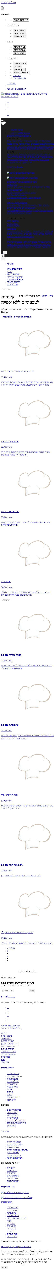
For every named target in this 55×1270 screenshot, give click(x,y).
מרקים (18, 146)
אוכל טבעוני (12, 1086)
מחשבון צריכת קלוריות (43, 210)
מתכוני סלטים (45, 141)
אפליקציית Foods (15, 167)
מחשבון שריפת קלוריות (24, 205)
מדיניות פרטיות (8, 1046)
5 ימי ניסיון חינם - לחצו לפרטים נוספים (24, 197)
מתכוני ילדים (27, 146)
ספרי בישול (23, 159)
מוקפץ (21, 144)
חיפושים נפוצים (6, 1202)
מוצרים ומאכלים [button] (29, 182)
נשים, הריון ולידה (20, 234)
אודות (3, 1033)
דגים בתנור (12, 1236)
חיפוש (10, 264)
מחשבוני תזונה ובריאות (17, 202)
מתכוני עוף (49, 146)
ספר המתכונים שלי (26, 154)
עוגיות (15, 144)
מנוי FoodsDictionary (16, 89)
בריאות (29, 231)
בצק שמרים (12, 1234)
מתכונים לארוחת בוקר (17, 1218)
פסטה (9, 144)
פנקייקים (11, 1223)
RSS (3, 1059)
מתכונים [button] (27, 136)
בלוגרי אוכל (12, 1170)
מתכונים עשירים (45, 157)
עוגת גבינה (11, 1213)
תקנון (3, 1043)
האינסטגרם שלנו (14, 269)
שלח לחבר (7, 317)
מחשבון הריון (12, 221)
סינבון (9, 271)
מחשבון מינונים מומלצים (25, 211)
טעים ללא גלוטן (30, 242)
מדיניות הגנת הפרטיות (11, 1264)
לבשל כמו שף (45, 244)
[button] (15, 136)
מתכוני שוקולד (13, 1097)
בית (51, 296)
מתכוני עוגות (17, 141)
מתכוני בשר (38, 146)
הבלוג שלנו (6, 1057)
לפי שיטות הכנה (14, 162)
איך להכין (49, 231)
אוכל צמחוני (12, 1084)
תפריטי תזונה (44, 187)
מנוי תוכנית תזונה (8, 1051)
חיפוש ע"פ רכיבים (15, 187)
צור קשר (17, 75)
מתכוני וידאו (12, 154)
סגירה (4, 1267)
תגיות (44, 296)
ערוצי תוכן (11, 228)
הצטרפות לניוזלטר (15, 276)
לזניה (9, 1221)
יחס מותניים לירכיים (16, 208)
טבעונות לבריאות (14, 242)
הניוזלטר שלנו (8, 977)
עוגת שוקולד (12, 1207)
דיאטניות (11, 1168)
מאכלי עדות (34, 159)
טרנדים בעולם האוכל (16, 149)
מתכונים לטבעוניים (39, 144)
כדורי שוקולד (13, 1215)
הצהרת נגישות (19, 78)
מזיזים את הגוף (43, 247)
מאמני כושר (12, 1178)
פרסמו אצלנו (6, 1036)
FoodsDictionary (8, 997)
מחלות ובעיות (19, 231)
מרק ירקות (12, 1210)
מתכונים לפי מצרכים (28, 157)
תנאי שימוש (12, 1043)
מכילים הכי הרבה (14, 190)
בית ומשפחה (38, 231)
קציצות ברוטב (13, 274)
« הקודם (11, 948)
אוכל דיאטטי (13, 157)
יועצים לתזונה (13, 1181)
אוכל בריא (44, 159)
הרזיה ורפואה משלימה (27, 247)
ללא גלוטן (11, 1100)
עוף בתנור (11, 1228)
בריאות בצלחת (44, 242)
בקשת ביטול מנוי (8, 1054)
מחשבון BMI (13, 210)
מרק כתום (11, 1226)
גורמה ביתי (12, 247)
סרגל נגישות (12, 284)
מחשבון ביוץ (12, 223)
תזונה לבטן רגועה (31, 244)
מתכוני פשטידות (31, 141)
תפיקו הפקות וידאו (9, 1246)
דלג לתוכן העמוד (8, 2)
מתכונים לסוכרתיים (35, 149)
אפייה (27, 144)
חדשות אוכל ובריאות (16, 236)
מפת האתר (6, 1038)
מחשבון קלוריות (42, 205)
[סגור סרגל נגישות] (2, 8)
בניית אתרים (25, 1246)
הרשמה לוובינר (13, 282)
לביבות (10, 1231)
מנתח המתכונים (43, 154)
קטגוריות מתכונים (7, 1068)
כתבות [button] (16, 226)
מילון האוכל (12, 184)
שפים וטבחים (13, 1175)
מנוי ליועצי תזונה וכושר (11, 1028)
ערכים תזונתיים (31, 187)
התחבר (11, 83)
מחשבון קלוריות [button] (28, 192)
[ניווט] (2, 120)
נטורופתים (11, 1173)
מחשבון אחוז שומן (15, 213)
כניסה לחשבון (15, 130)
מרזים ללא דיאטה (15, 244)
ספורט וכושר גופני (36, 234)
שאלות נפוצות (7, 1041)
